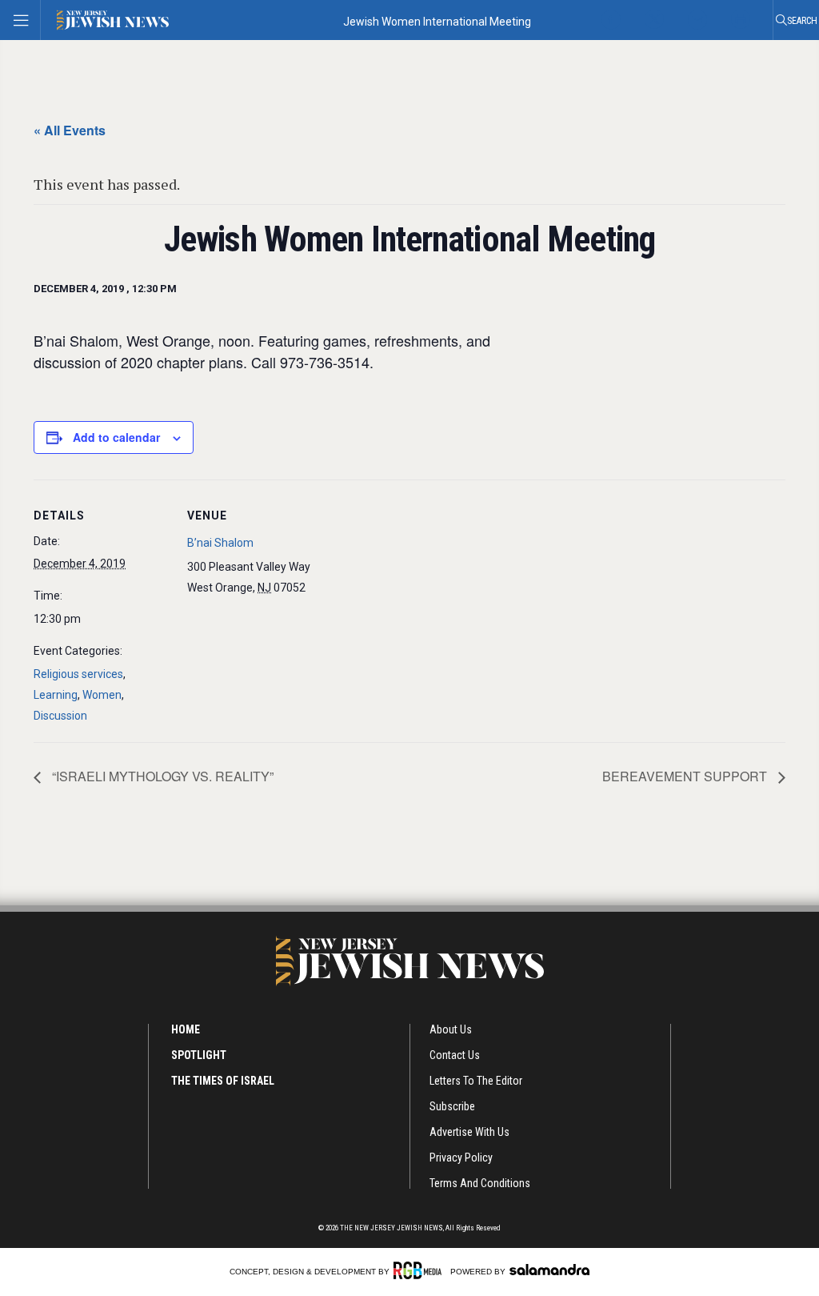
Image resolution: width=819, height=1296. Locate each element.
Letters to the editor (475, 1080)
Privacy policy (461, 1157)
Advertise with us (469, 1131)
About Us (450, 1029)
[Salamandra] (549, 1269)
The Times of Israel (222, 1080)
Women (102, 694)
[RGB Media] (420, 1270)
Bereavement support (686, 776)
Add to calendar (116, 437)
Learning (56, 694)
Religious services (78, 674)
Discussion (60, 715)
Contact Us (454, 1055)
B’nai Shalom (220, 542)
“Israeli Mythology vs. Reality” (161, 776)
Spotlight (198, 1055)
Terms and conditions (479, 1183)
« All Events (70, 130)
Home (185, 1029)
